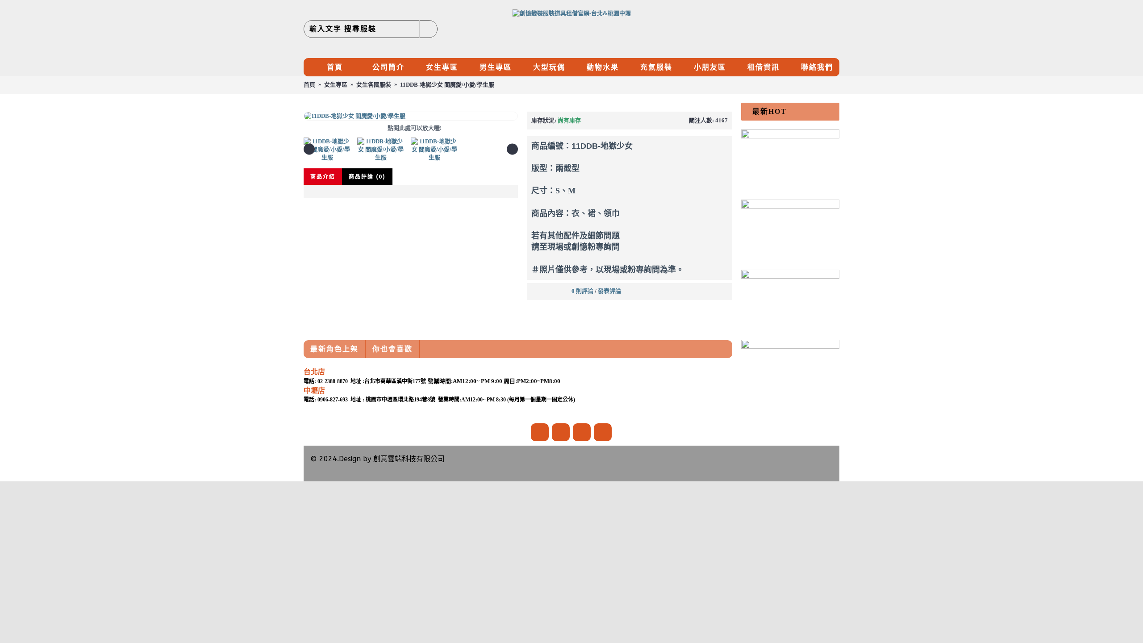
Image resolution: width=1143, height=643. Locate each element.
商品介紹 (322, 177)
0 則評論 (582, 291)
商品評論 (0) (367, 177)
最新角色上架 (334, 349)
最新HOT (769, 111)
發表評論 (609, 291)
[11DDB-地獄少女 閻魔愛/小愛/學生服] (411, 116)
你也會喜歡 (392, 349)
